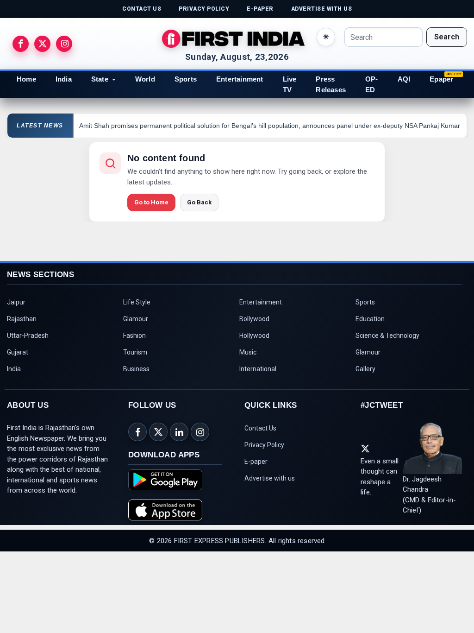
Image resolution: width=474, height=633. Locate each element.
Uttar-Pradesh (28, 335)
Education (370, 319)
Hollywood (254, 335)
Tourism (135, 352)
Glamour (135, 319)
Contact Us (260, 428)
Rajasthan (22, 319)
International (257, 369)
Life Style (136, 302)
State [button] (99, 79)
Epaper (441, 79)
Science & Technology (387, 335)
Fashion (134, 335)
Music (247, 352)
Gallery (365, 369)
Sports (186, 79)
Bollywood (254, 319)
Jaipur (16, 302)
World (145, 79)
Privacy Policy (264, 445)
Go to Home (151, 202)
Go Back (199, 202)
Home (26, 79)
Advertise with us (269, 478)
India (64, 79)
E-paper (256, 461)
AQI (404, 79)
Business (136, 369)
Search (446, 36)
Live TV (290, 84)
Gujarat (17, 352)
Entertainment (239, 79)
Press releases (331, 84)
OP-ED (371, 84)
